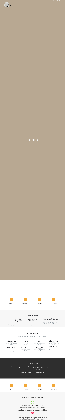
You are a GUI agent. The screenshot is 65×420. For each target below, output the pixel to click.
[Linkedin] (60, 1)
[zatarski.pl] (7, 4)
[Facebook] (56, 1)
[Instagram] (58, 1)
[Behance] (54, 1)
